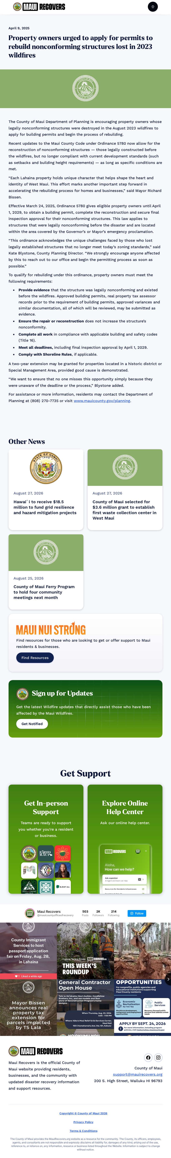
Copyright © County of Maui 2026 (83, 1113)
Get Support (85, 773)
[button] (153, 7)
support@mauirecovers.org (137, 1074)
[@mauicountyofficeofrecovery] (30, 913)
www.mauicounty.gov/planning (102, 400)
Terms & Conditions (83, 1130)
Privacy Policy (83, 1122)
